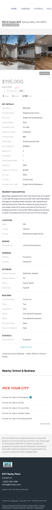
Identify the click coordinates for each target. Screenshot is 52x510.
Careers (25, 9)
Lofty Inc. (14, 501)
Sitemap (30, 508)
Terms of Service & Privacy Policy (14, 506)
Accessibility (39, 508)
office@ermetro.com (11, 484)
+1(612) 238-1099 (10, 481)
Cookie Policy (33, 506)
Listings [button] (38, 9)
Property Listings (18, 508)
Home (14, 9)
